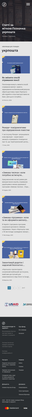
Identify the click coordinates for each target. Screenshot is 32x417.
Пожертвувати (23, 387)
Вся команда (22, 330)
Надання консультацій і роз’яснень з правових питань (9, 364)
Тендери (21, 370)
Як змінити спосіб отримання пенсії (11, 78)
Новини (21, 366)
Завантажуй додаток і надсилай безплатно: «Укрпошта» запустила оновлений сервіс (13, 266)
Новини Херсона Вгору (9, 387)
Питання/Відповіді (24, 394)
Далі (23, 288)
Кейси (20, 363)
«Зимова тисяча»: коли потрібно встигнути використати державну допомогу (13, 176)
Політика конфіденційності (7, 352)
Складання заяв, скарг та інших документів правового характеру (8, 377)
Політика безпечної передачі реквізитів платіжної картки (8, 344)
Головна (4, 36)
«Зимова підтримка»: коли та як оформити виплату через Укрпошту (15, 220)
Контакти (21, 333)
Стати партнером (23, 391)
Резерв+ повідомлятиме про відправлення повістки (16, 128)
